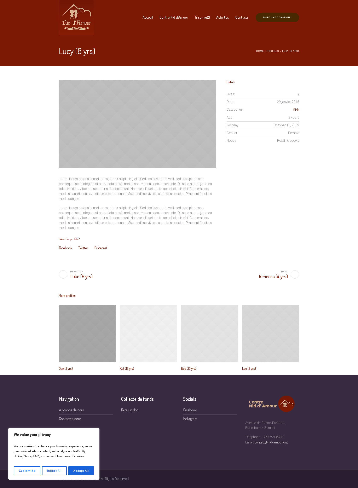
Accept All (81, 470)
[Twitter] (289, 478)
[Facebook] (268, 478)
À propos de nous (72, 410)
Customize (27, 470)
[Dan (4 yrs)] (87, 333)
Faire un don (130, 410)
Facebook (65, 248)
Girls (296, 109)
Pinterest (100, 248)
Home (260, 51)
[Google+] (275, 478)
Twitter (83, 248)
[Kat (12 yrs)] (148, 333)
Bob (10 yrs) (188, 368)
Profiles (273, 51)
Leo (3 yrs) (249, 368)
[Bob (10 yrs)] (209, 333)
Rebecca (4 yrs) (273, 276)
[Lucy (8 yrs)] (137, 124)
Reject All (54, 470)
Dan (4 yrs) (66, 368)
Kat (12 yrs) (127, 368)
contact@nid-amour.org (271, 442)
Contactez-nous (70, 418)
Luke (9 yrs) (81, 276)
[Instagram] (282, 478)
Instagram (190, 418)
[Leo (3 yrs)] (270, 333)
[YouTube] (295, 478)
